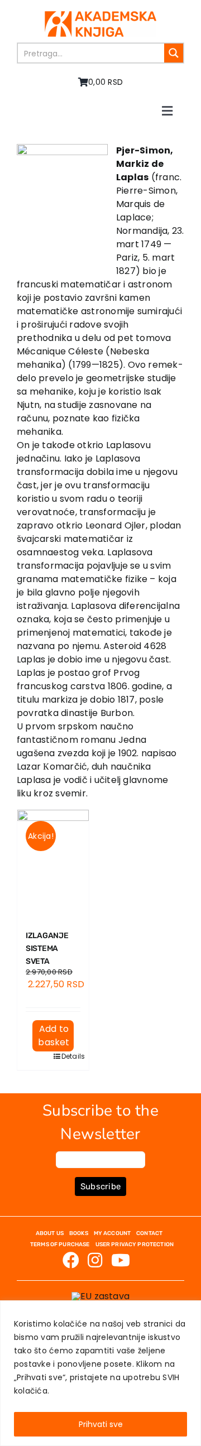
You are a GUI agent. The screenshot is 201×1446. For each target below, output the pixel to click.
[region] (100, 1373)
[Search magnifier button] (173, 53)
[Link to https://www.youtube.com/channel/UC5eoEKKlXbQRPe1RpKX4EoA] (120, 1260)
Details (67, 1056)
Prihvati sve (101, 1424)
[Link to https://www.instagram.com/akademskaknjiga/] (95, 1260)
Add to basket (53, 1035)
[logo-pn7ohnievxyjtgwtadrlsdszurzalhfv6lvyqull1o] (100, 15)
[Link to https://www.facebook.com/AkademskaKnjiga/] (71, 1260)
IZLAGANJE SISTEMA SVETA (47, 948)
